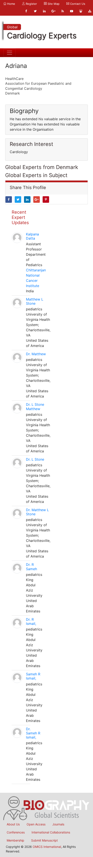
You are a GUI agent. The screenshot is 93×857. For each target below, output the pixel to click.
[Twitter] (35, 11)
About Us (13, 824)
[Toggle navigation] (9, 52)
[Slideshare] (80, 11)
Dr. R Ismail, (31, 621)
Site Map (53, 3)
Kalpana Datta (32, 236)
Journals (58, 824)
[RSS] (62, 11)
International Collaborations (51, 832)
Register (31, 3)
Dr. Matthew (36, 354)
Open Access (36, 824)
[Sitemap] (90, 11)
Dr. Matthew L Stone (37, 512)
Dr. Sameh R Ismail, (33, 733)
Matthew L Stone (34, 301)
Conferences (16, 832)
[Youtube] (71, 11)
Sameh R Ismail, (33, 676)
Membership (15, 840)
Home (10, 3)
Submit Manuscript (44, 840)
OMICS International (47, 847)
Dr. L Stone (35, 459)
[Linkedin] (44, 11)
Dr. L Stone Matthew (35, 406)
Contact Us (77, 3)
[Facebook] (26, 11)
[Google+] (53, 11)
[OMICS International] (46, 808)
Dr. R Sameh (31, 566)
